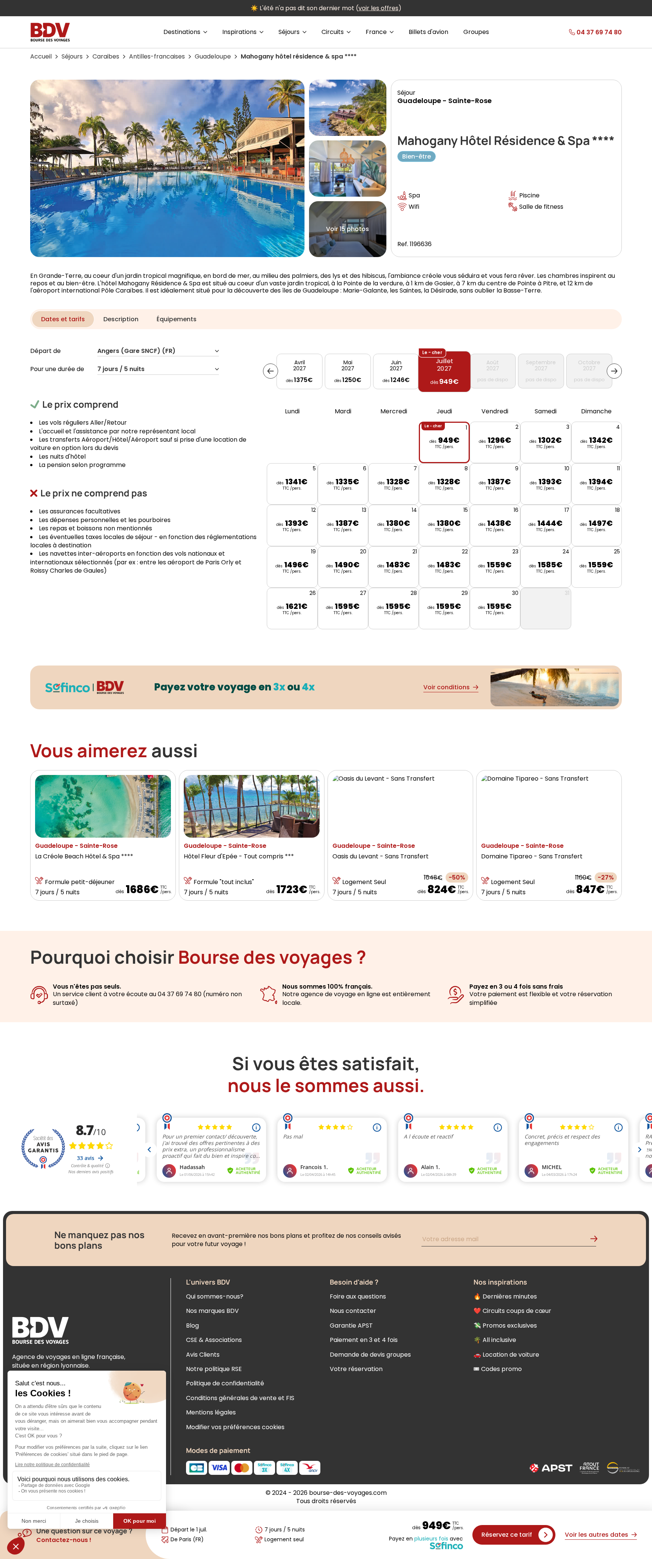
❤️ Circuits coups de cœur (512, 1310)
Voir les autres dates (596, 1534)
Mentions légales (211, 1412)
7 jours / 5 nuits (121, 369)
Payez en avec (426, 1539)
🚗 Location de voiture (506, 1354)
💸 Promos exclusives (505, 1325)
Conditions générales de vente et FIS (240, 1398)
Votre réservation (356, 1369)
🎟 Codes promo (498, 1369)
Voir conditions (446, 687)
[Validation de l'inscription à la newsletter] (597, 1240)
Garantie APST (351, 1325)
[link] (581, 32)
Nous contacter (353, 1310)
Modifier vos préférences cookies (235, 1427)
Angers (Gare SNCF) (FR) (136, 351)
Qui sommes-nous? (214, 1296)
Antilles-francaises (157, 56)
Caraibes (105, 56)
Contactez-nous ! (63, 1540)
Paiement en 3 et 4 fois (364, 1340)
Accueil (41, 56)
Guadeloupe (213, 56)
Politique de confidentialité (225, 1383)
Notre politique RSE (214, 1369)
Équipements (177, 319)
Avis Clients (203, 1354)
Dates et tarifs (63, 319)
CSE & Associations (214, 1340)
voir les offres (378, 8)
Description (120, 319)
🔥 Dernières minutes (505, 1296)
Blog (192, 1325)
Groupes (476, 32)
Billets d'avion (428, 32)
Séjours (72, 56)
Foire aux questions (358, 1296)
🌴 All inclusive (495, 1340)
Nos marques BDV (212, 1310)
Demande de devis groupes (370, 1354)
